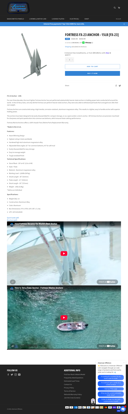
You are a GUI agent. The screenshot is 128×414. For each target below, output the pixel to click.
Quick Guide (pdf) (13, 218)
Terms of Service (69, 391)
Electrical (74, 19)
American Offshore (17, 409)
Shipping (68, 47)
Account (118, 19)
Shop (86, 19)
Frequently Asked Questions (73, 378)
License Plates (58, 19)
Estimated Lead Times (71, 381)
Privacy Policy (69, 388)
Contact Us (68, 384)
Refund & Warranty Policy (73, 394)
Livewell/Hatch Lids (38, 19)
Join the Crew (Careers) (72, 398)
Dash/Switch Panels (15, 19)
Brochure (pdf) (12, 220)
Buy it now (93, 73)
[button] (123, 409)
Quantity (67, 55)
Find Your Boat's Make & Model (74, 374)
